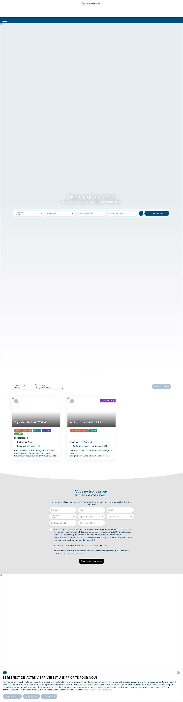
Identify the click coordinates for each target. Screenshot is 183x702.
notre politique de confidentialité (96, 690)
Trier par (43, 385)
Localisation (52, 213)
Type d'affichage (19, 385)
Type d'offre (55, 515)
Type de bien (20, 212)
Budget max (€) (85, 213)
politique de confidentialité (71, 553)
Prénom (54, 510)
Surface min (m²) (117, 213)
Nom (82, 510)
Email (110, 510)
